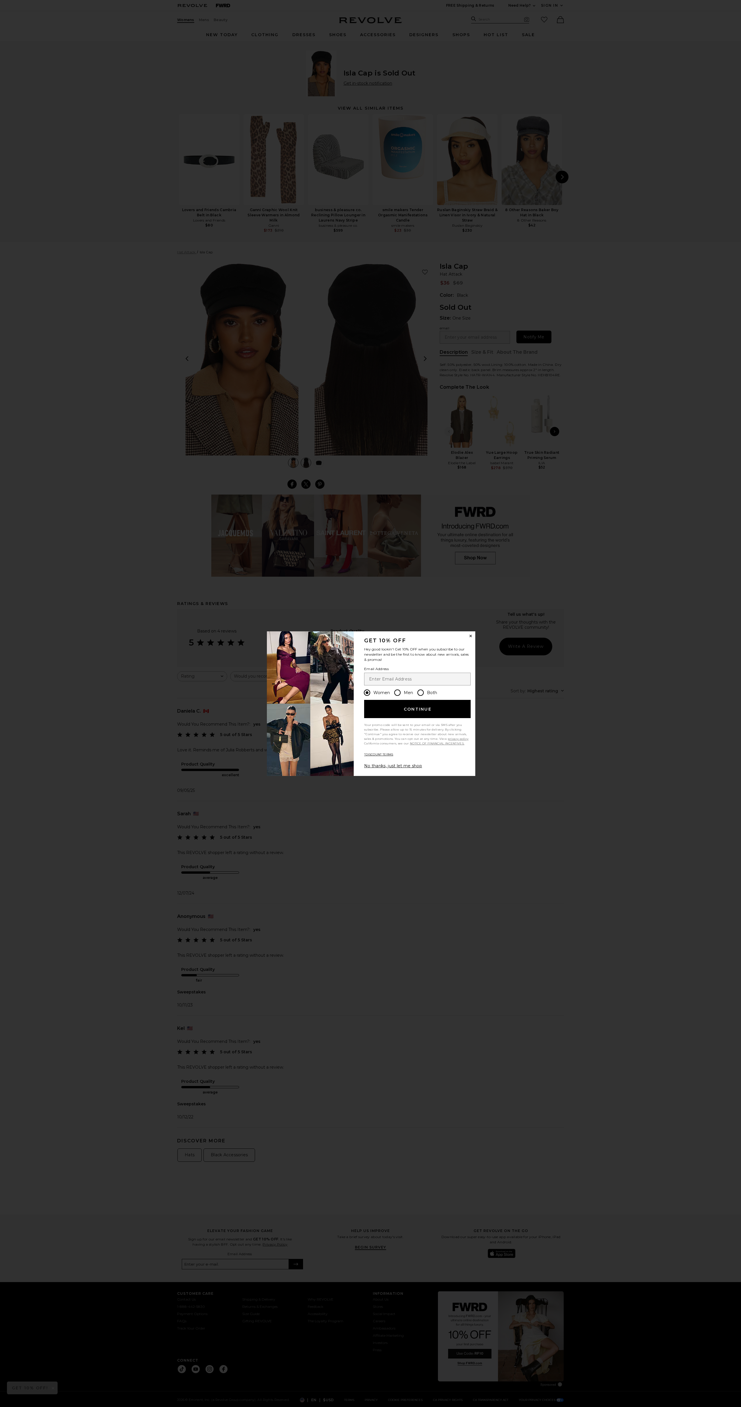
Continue (418, 709)
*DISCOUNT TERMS (378, 754)
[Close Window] (470, 636)
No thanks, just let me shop (393, 765)
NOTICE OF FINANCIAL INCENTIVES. (437, 743)
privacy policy (458, 739)
